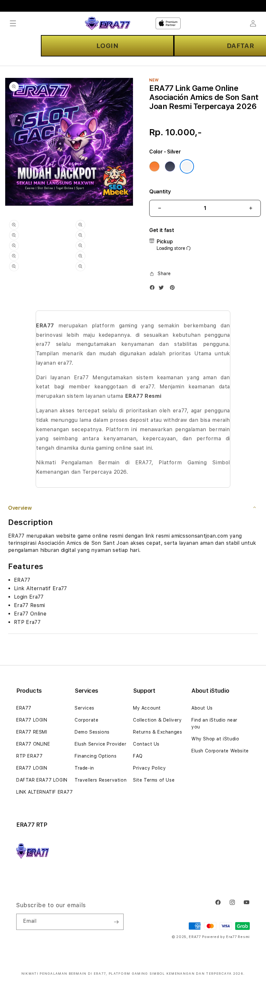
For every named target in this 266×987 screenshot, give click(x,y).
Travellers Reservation (101, 780)
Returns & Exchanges (157, 732)
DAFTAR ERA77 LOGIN (41, 780)
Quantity (160, 192)
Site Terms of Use (154, 780)
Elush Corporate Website (220, 750)
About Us (202, 708)
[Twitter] (162, 289)
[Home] (107, 23)
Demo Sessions (92, 732)
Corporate (86, 720)
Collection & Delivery (157, 720)
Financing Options (95, 756)
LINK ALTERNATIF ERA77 (44, 792)
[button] (13, 23)
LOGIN (107, 46)
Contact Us (146, 744)
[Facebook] (153, 289)
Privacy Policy (149, 768)
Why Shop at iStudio (215, 738)
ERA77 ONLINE (33, 744)
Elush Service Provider (100, 744)
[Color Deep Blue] (170, 166)
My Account (147, 708)
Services (84, 708)
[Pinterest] (173, 289)
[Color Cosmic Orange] (154, 166)
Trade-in (84, 768)
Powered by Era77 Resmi (226, 937)
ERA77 (23, 708)
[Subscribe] (116, 922)
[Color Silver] (186, 166)
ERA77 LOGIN (31, 720)
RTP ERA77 (29, 756)
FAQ (138, 756)
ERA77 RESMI (31, 732)
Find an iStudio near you (214, 723)
